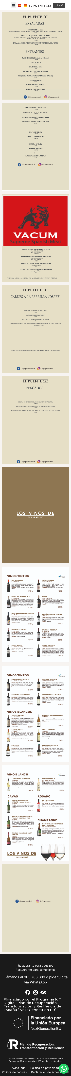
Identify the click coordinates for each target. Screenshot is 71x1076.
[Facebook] (27, 992)
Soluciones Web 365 (31, 1061)
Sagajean (57, 1061)
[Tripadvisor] (43, 992)
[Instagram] (35, 992)
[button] (13, 5)
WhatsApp (38, 982)
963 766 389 (34, 977)
